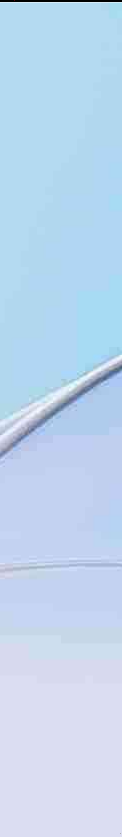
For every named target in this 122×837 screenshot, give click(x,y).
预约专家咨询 (16, 426)
